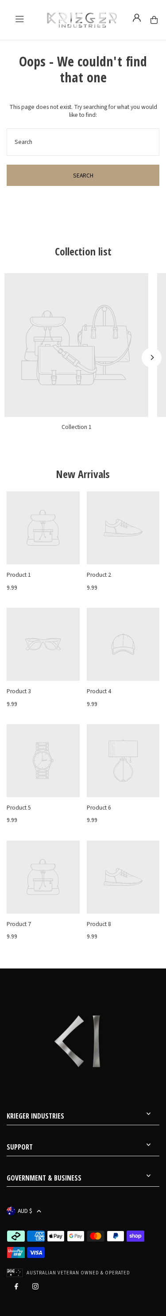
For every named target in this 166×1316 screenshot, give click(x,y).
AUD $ (25, 1211)
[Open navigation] (20, 19)
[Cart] (154, 20)
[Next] (152, 357)
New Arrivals (83, 474)
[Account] (136, 17)
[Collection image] (76, 345)
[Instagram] (35, 1288)
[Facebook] (16, 1288)
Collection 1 (77, 427)
